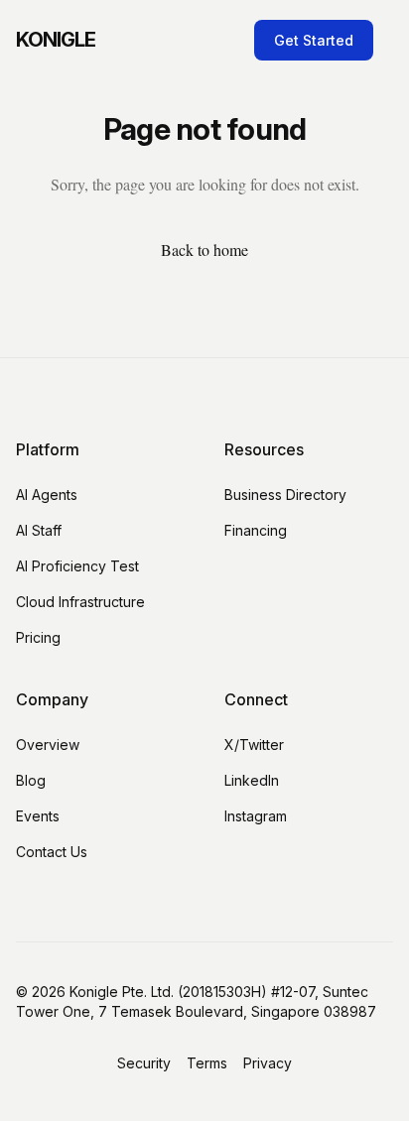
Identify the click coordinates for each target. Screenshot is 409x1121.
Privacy (267, 1063)
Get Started (313, 40)
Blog (31, 780)
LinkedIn (251, 780)
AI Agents (46, 494)
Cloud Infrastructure (80, 601)
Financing (255, 530)
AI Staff (39, 530)
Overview (47, 744)
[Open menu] (389, 40)
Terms (207, 1063)
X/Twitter (254, 744)
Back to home (204, 249)
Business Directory (285, 494)
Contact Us (51, 851)
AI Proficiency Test (77, 566)
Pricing (38, 637)
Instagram (255, 816)
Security (144, 1063)
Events (38, 816)
